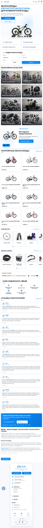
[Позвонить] (36, 2)
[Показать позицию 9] (25, 246)
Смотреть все (39, 151)
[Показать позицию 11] (28, 246)
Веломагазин (4, 448)
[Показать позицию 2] (14, 246)
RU (22, 518)
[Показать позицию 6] (20, 246)
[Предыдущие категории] (1, 238)
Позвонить (28, 515)
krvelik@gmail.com (16, 507)
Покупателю (16, 496)
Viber (21, 515)
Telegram (14, 515)
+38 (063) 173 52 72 (17, 505)
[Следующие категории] (42, 238)
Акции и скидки (8, 21)
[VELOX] (6, 2)
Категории (16, 499)
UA (20, 518)
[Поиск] (34, 2)
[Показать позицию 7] (22, 246)
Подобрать (31, 62)
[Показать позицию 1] (16, 268)
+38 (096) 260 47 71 (17, 504)
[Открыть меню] (2, 2)
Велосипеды (8, 18)
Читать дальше (5, 459)
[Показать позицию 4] (17, 246)
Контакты (14, 502)
